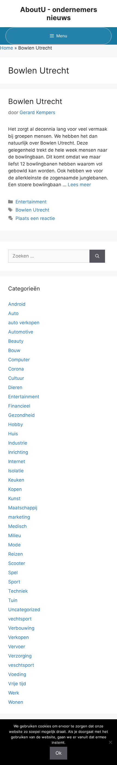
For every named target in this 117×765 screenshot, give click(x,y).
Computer (19, 359)
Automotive (20, 332)
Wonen (15, 702)
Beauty (15, 341)
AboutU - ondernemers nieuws (58, 13)
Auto (13, 313)
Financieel (19, 406)
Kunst (14, 498)
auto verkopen (23, 322)
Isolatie (16, 470)
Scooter (16, 563)
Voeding (17, 674)
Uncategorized (24, 609)
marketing (19, 517)
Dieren (15, 387)
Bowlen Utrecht (35, 101)
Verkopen (18, 637)
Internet (16, 461)
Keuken (16, 480)
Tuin (12, 600)
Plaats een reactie (35, 218)
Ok (58, 753)
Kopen (15, 489)
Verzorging (20, 656)
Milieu (14, 535)
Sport (14, 582)
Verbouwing (21, 628)
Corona (16, 369)
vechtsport (20, 619)
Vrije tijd (17, 683)
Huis (13, 433)
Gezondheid (21, 415)
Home (6, 48)
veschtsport (21, 665)
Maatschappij (22, 507)
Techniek (18, 591)
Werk (13, 693)
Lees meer (79, 184)
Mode (14, 544)
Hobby (15, 424)
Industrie (17, 443)
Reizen (15, 554)
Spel (13, 572)
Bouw (14, 350)
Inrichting (18, 452)
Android (17, 304)
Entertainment (31, 201)
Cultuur (16, 378)
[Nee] (110, 742)
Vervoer (16, 646)
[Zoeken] (97, 256)
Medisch (17, 526)
